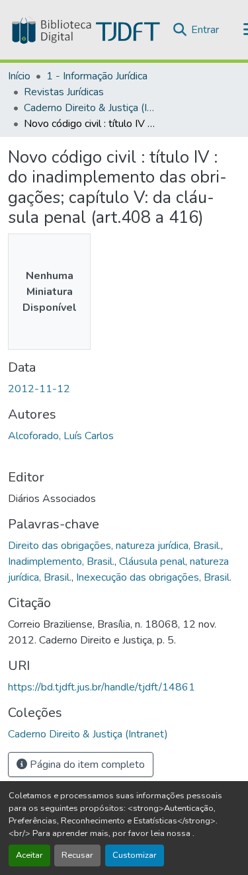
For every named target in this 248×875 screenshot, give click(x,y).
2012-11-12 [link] (39, 389)
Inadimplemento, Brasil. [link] (61, 561)
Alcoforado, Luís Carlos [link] (61, 436)
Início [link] (19, 76)
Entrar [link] (205, 29)
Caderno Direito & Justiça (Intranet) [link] (90, 108)
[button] (84, 29)
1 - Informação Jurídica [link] (96, 76)
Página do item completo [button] (86, 764)
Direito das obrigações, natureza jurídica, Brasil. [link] (114, 545)
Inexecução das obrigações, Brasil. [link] (153, 577)
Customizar (134, 855)
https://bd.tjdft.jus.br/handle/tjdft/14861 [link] (101, 687)
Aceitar (29, 855)
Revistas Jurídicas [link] (64, 92)
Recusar (77, 855)
